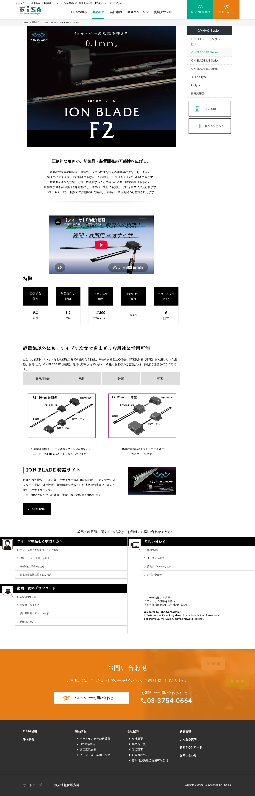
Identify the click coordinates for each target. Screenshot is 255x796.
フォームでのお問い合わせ (93, 698)
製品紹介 (98, 12)
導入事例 (210, 109)
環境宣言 (137, 749)
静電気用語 (198, 93)
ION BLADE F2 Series (204, 52)
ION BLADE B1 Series (204, 68)
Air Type (196, 85)
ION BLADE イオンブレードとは (208, 41)
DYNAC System (210, 30)
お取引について (141, 754)
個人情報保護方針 (67, 785)
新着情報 (185, 731)
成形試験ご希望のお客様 (32, 566)
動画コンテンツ (138, 12)
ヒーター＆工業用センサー (96, 754)
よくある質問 (188, 739)
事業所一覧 (139, 744)
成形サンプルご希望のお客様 (34, 558)
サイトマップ (32, 785)
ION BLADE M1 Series (205, 60)
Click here (38, 508)
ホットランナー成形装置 (95, 738)
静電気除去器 (88, 749)
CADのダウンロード (30, 597)
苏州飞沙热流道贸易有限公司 (150, 760)
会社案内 (116, 12)
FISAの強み (79, 12)
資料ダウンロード (166, 12)
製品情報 (80, 731)
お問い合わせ (188, 755)
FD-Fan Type (199, 76)
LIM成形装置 (87, 744)
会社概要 (137, 738)
